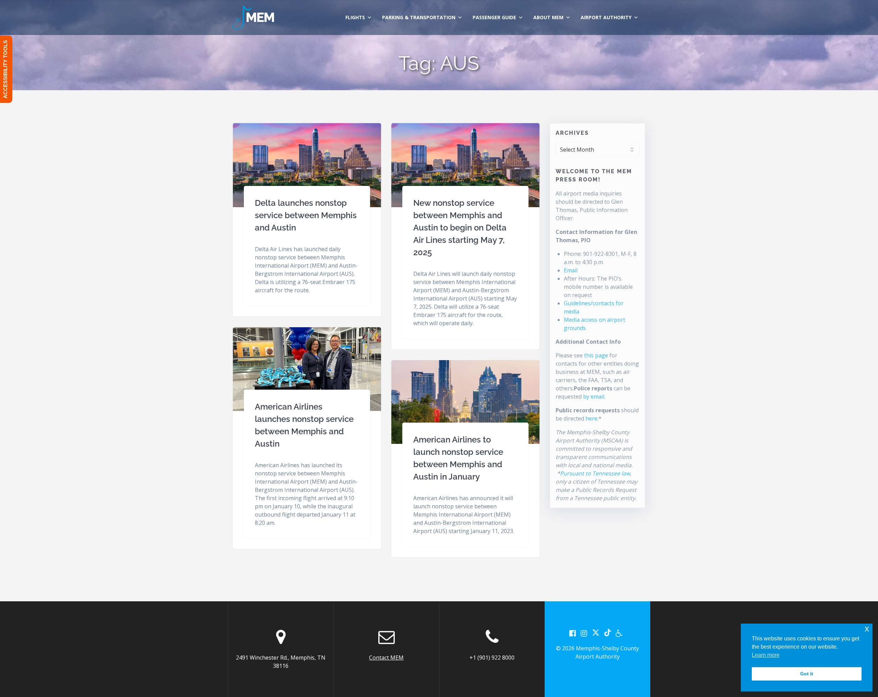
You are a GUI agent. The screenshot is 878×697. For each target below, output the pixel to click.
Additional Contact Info (588, 341)
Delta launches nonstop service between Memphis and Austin (306, 215)
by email (593, 396)
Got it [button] (806, 673)
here (591, 418)
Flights (355, 17)
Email (571, 270)
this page (596, 355)
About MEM (548, 17)
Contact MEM (386, 657)
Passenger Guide (494, 17)
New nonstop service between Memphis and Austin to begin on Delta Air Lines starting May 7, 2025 (460, 227)
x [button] (867, 628)
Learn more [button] (766, 655)
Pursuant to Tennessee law (595, 473)
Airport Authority (606, 17)
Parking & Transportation (418, 17)
